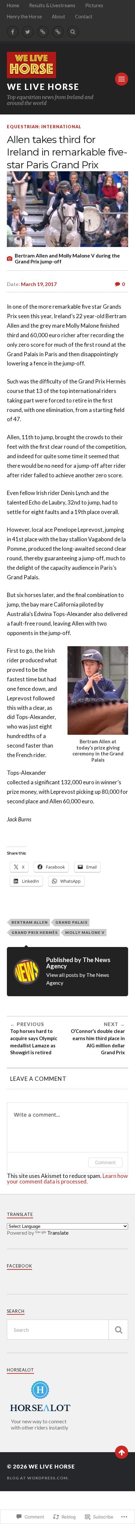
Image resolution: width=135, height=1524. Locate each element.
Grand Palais (71, 922)
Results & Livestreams (52, 5)
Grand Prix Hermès (34, 932)
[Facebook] (13, 32)
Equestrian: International (44, 126)
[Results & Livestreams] (43, 32)
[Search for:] (67, 1330)
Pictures (94, 5)
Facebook (19, 1265)
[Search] (73, 32)
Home (13, 5)
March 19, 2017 (39, 284)
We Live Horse (43, 87)
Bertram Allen (29, 922)
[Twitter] (28, 32)
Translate (57, 1232)
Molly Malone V (85, 932)
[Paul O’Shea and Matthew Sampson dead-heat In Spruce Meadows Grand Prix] (58, 32)
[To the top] (121, 1452)
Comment (105, 1162)
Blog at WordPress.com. (38, 1477)
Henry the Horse (24, 16)
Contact (83, 16)
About (58, 16)
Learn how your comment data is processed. (67, 1178)
